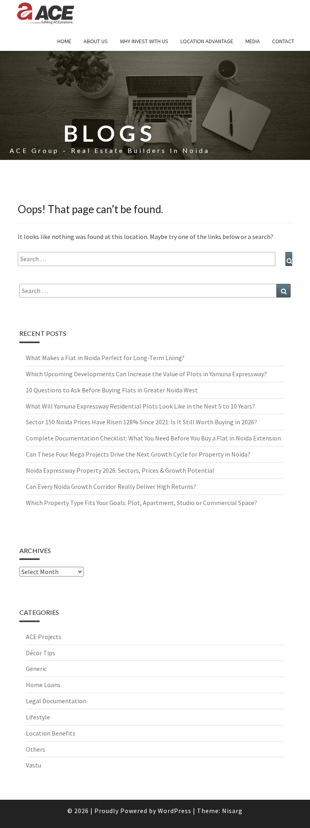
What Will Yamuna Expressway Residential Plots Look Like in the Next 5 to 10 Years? (140, 406)
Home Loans (43, 685)
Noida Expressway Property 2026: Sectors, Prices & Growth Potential (120, 470)
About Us (96, 41)
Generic (36, 668)
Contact (283, 41)
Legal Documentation (56, 701)
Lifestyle (38, 717)
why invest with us (144, 41)
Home (64, 41)
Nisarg (232, 811)
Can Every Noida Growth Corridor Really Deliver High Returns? (111, 486)
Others (35, 749)
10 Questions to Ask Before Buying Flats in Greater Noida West (112, 390)
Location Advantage (206, 41)
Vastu (33, 765)
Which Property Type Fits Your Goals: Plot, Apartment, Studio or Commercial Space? (141, 503)
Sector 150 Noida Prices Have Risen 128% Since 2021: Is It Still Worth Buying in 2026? (141, 422)
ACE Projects (43, 637)
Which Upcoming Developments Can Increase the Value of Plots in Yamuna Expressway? (146, 374)
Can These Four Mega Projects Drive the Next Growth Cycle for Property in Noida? (138, 454)
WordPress (174, 811)
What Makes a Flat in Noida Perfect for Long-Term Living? (105, 358)
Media (252, 41)
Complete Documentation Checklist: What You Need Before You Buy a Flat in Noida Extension (153, 438)
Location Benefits (50, 733)
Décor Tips (40, 653)
